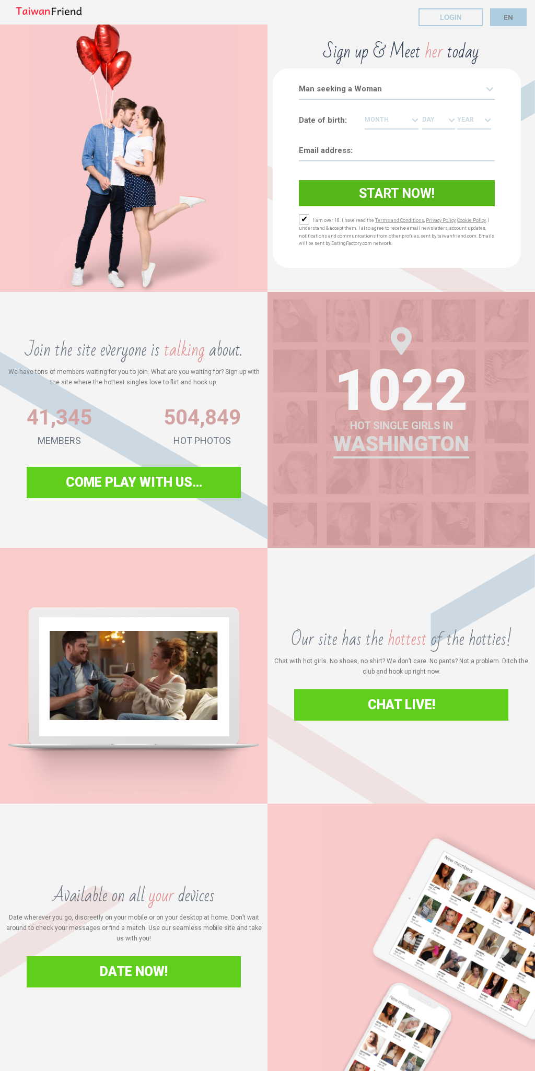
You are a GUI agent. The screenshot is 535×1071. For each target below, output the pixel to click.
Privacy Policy (441, 220)
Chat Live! (401, 704)
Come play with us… (134, 482)
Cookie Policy (471, 220)
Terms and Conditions (399, 220)
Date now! (134, 971)
